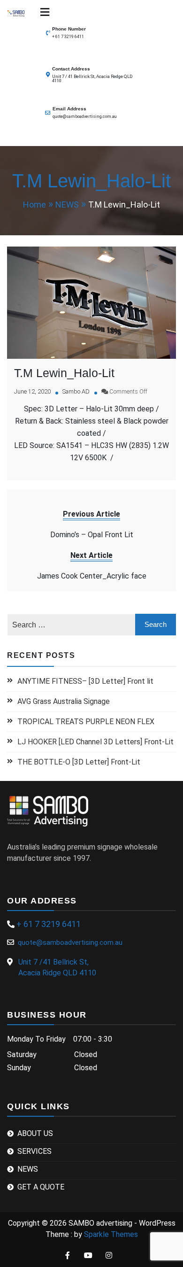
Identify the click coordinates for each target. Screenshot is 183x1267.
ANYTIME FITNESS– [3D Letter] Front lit (85, 681)
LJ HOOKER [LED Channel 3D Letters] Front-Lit (95, 741)
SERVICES (34, 1151)
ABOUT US (35, 1133)
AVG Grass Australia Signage (63, 701)
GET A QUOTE (40, 1186)
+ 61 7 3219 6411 (68, 36)
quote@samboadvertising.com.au (85, 116)
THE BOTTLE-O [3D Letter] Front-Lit (78, 761)
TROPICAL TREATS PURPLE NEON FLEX (86, 721)
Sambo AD (76, 391)
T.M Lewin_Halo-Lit (64, 372)
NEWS (27, 1169)
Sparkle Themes (111, 1234)
